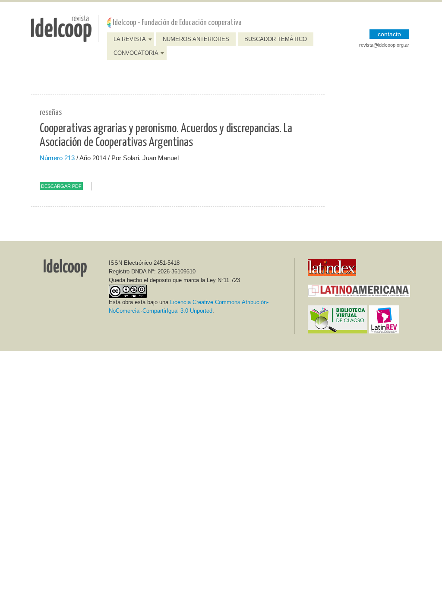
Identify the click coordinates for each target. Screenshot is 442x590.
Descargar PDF (61, 186)
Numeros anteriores (196, 39)
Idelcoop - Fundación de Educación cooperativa (177, 23)
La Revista (130, 39)
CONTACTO (389, 34)
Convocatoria (136, 53)
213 (69, 158)
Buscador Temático (275, 39)
